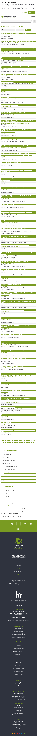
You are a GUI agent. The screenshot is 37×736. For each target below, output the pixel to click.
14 (24, 440)
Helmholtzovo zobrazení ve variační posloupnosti (12, 310)
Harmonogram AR (18, 667)
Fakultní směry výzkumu (18, 693)
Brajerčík (5, 286)
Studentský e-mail (18, 664)
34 (26, 442)
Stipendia (19, 669)
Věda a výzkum (5, 463)
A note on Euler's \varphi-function (8, 204)
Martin (2, 384)
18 (31, 440)
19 (33, 440)
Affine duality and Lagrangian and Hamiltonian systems (14, 220)
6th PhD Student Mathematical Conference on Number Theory (15, 153)
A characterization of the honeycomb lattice (11, 162)
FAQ (18, 685)
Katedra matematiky (9, 450)
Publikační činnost (9, 469)
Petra (2, 68)
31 (21, 442)
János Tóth (30, 83)
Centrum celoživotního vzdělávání (11, 516)
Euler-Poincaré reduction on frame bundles (11, 284)
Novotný (6, 392)
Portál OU (18, 662)
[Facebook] (6, 523)
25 (10, 442)
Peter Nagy (11, 114)
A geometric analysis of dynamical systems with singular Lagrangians (17, 187)
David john (3, 319)
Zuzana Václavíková (6, 35)
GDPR (18, 705)
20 (34, 440)
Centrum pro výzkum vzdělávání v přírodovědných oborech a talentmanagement (16, 512)
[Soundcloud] (25, 523)
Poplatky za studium (18, 671)
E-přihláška (18, 644)
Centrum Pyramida (18, 631)
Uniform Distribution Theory (7, 82)
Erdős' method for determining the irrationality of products (14, 261)
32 (22, 442)
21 (3, 442)
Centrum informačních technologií (18, 634)
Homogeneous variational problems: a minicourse (12, 317)
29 (17, 442)
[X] (18, 523)
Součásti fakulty (7, 487)
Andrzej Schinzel (18, 408)
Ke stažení (18, 727)
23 (7, 442)
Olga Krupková (19, 60)
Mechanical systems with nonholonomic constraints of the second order (17, 382)
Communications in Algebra (12, 402)
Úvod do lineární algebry (7, 97)
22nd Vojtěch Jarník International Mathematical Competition (15, 145)
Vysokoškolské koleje (18, 633)
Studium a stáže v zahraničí (18, 668)
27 (14, 442)
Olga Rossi (3, 51)
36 (29, 442)
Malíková (6, 295)
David (2, 91)
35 (28, 442)
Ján (2, 286)
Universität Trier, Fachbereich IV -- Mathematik (11, 89)
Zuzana (3, 106)
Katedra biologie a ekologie (9, 490)
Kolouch (6, 278)
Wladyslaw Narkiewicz (16, 335)
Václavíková (8, 106)
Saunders (9, 319)
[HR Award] (18, 596)
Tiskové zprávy (18, 722)
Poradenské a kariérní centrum (18, 637)
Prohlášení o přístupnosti (18, 707)
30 (19, 442)
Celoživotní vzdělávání (7, 475)
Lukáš (2, 392)
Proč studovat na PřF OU (18, 651)
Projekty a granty (9, 472)
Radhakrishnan (4, 416)
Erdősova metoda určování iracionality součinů (12, 277)
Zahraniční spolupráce (8, 460)
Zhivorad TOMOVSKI (6, 255)
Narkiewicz (9, 205)
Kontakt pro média (18, 721)
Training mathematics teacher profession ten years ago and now (16, 74)
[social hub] (18, 528)
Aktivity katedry (5, 478)
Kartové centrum (18, 636)
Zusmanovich (7, 328)
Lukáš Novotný (16, 139)
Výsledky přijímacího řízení (18, 648)
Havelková (7, 189)
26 (12, 442)
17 (29, 440)
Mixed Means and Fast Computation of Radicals (12, 390)
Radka (2, 198)
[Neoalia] (18, 556)
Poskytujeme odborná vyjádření (18, 724)
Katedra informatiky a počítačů (10, 502)
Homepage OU (18, 605)
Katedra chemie (6, 499)
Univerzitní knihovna (18, 628)
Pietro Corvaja (13, 230)
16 (28, 440)
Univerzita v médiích (18, 725)
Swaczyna (7, 384)
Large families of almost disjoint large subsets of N (12, 366)
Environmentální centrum (18, 622)
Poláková (6, 198)
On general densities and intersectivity (10, 414)
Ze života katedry (6, 481)
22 (5, 442)
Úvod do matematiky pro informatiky (9, 105)
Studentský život (18, 654)
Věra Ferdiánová (15, 35)
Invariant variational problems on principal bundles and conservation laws (18, 351)
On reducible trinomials (6, 422)
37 (31, 442)
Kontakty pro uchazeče (18, 656)
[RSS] (31, 523)
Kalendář (19, 728)
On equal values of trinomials (8, 407)
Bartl (5, 91)
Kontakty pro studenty (18, 675)
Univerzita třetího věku (18, 713)
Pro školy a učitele (18, 710)
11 (19, 440)
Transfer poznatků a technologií (18, 696)
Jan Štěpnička (21, 123)
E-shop (18, 708)
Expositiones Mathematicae (12, 329)
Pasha (2, 328)
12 (21, 440)
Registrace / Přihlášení (18, 683)
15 (26, 440)
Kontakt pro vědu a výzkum (18, 699)
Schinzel (7, 424)
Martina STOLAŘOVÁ (11, 376)
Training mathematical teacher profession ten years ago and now (16, 66)
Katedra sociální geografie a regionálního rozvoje (15, 508)
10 (17, 440)
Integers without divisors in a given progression (12, 334)
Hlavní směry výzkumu (10, 466)
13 (22, 440)
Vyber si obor (18, 645)
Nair (9, 416)
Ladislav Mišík (4, 83)
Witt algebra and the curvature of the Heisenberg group (14, 112)
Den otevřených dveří (18, 653)
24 (9, 442)
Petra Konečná (11, 132)
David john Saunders (18, 42)
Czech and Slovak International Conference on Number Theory (15, 245)
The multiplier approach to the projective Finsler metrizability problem (17, 41)
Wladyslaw (3, 205)
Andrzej (3, 424)
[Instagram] (12, 523)
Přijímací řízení (18, 647)
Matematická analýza (6, 373)
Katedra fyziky (5, 496)
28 (16, 442)
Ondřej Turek (19, 214)
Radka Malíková (10, 375)
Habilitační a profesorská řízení (18, 697)
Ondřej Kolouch (4, 263)
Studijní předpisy (18, 673)
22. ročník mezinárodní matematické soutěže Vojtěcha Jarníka (15, 138)
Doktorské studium (18, 650)
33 (24, 442)
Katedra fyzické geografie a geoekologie (13, 493)
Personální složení (6, 454)
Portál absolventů (18, 682)
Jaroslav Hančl (4, 132)
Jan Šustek (27, 123)
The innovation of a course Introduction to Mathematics (14, 33)
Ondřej (2, 278)
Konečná (6, 68)
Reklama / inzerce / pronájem (18, 714)
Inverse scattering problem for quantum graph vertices (13, 358)
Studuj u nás (5, 457)
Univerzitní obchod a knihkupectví (18, 630)
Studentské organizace (18, 674)
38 (33, 442)
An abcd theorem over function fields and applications (13, 228)
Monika (3, 189)
